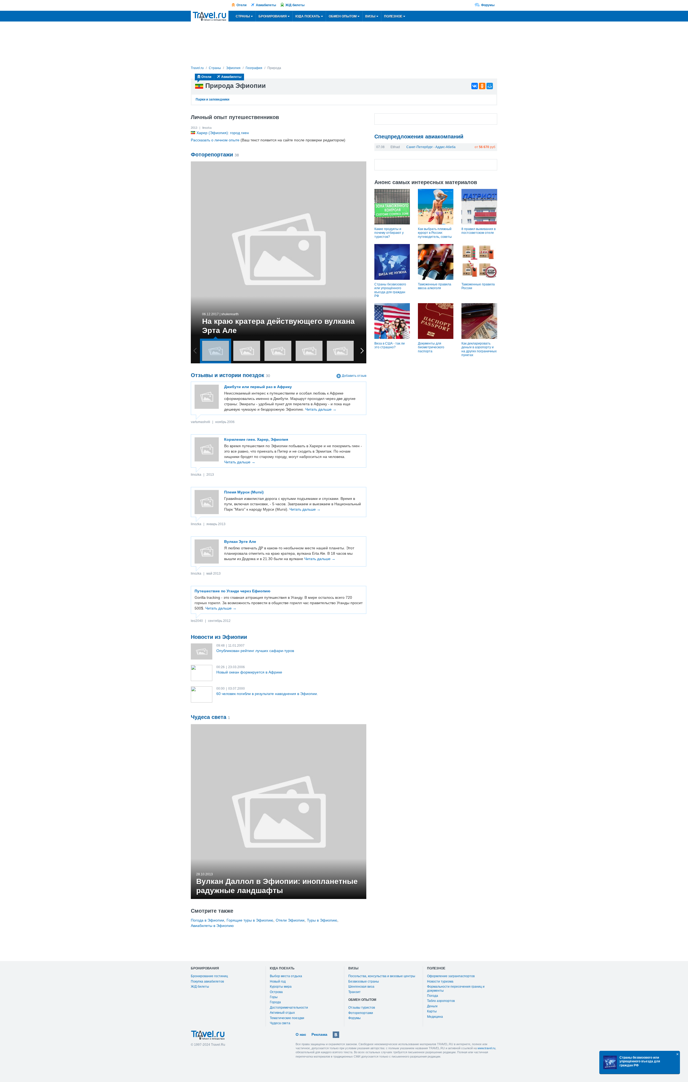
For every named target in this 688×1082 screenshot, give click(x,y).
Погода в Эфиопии (207, 920)
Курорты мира (281, 986)
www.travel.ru (486, 1048)
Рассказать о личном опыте (215, 140)
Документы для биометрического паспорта (431, 347)
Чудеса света (280, 1023)
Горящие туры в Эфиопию (250, 920)
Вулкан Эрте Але (240, 541)
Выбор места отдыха (286, 976)
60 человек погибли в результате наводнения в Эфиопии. (267, 694)
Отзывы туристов (361, 1007)
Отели (241, 5)
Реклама (319, 1034)
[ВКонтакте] (474, 86)
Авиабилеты (266, 5)
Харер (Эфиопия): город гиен (222, 133)
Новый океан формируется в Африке (249, 672)
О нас (301, 1034)
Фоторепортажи (360, 1013)
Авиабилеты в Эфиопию (212, 925)
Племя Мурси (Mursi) (244, 492)
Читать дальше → (320, 409)
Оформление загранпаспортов (451, 976)
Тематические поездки (287, 1018)
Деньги (432, 1006)
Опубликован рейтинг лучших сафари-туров (255, 651)
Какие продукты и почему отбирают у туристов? (389, 233)
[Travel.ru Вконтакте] (336, 1034)
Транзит (354, 992)
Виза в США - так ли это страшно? (389, 345)
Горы (274, 997)
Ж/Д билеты (294, 5)
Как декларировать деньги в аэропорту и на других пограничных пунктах (479, 349)
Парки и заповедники (212, 99)
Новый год (278, 981)
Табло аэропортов (441, 1001)
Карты (432, 1011)
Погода (432, 996)
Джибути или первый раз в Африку (258, 387)
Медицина (435, 1017)
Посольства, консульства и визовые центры (381, 976)
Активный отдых (282, 1013)
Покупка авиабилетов (207, 981)
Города (275, 1002)
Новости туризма (440, 981)
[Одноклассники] (482, 86)
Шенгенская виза (361, 986)
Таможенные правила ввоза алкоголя (434, 286)
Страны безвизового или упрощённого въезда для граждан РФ (390, 290)
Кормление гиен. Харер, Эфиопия (256, 439)
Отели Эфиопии (290, 920)
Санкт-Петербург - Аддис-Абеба (431, 147)
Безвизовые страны (363, 981)
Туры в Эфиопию (322, 920)
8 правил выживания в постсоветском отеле (478, 231)
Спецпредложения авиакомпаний (418, 136)
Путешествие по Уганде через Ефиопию (232, 591)
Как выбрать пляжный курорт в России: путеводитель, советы (435, 233)
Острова (276, 992)
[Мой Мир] (489, 86)
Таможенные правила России (478, 286)
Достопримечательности (289, 1007)
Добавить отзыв (354, 376)
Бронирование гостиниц (209, 976)
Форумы (487, 5)
